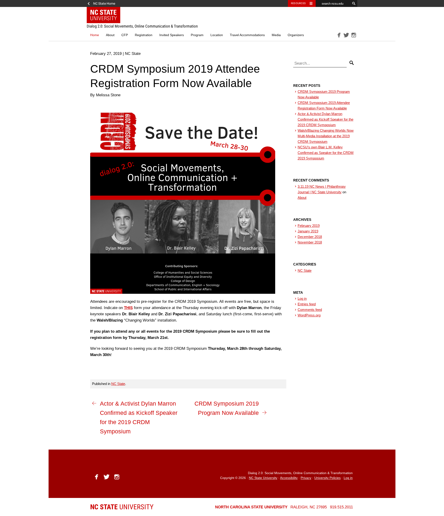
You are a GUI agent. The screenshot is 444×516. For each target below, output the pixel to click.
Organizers (296, 35)
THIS (128, 308)
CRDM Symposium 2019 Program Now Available (226, 408)
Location (216, 35)
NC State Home (104, 3)
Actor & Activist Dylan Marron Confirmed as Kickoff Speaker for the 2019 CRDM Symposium (138, 417)
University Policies (327, 478)
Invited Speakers (171, 35)
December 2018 (310, 237)
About (110, 35)
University (122, 507)
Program (197, 35)
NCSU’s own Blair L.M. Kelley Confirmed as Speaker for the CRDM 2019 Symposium (326, 152)
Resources (298, 3)
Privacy (306, 478)
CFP (124, 35)
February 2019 (309, 226)
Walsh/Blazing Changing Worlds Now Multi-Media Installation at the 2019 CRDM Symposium (326, 136)
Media (276, 35)
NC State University (263, 478)
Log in (302, 298)
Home (94, 35)
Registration (143, 35)
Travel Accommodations (247, 35)
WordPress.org (309, 315)
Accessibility (289, 478)
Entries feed (307, 304)
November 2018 (310, 242)
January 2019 (308, 231)
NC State (118, 384)
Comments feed (310, 310)
